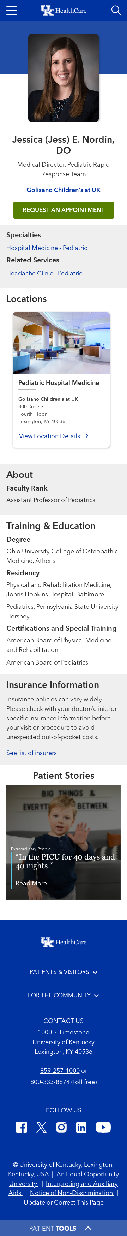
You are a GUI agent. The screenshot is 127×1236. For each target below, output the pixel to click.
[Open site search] (116, 10)
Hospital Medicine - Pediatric (46, 248)
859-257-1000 (60, 1071)
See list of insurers (31, 753)
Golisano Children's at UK (63, 190)
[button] (11, 10)
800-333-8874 (50, 1082)
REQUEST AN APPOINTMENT (64, 210)
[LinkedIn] (81, 1128)
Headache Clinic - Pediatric (44, 274)
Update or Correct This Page (64, 1203)
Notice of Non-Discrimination (72, 1193)
